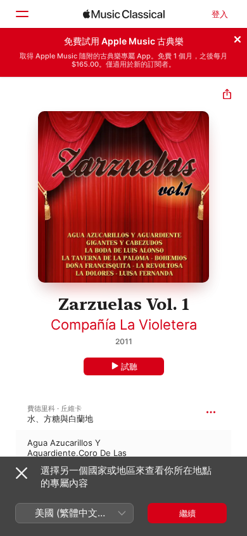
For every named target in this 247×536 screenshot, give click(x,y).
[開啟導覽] (21, 14)
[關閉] (237, 37)
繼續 (187, 513)
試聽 (129, 366)
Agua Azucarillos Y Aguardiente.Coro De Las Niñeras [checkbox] (77, 453)
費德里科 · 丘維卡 (54, 408)
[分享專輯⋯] (227, 96)
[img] (124, 14)
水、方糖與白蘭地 (60, 418)
